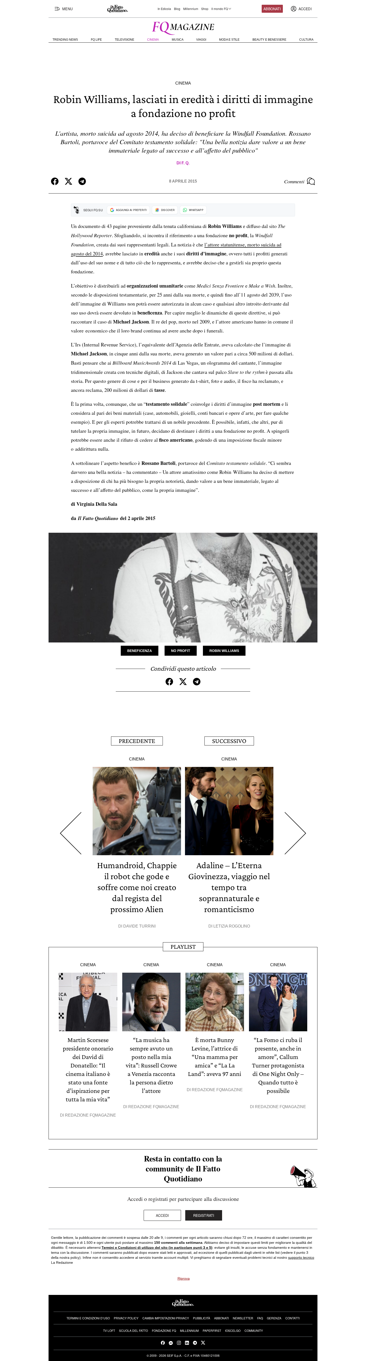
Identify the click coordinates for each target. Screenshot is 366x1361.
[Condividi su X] (68, 181)
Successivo (229, 740)
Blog (177, 8)
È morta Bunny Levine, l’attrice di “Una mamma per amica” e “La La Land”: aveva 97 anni (214, 1056)
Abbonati (272, 8)
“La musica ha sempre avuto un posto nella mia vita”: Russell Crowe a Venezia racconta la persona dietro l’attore (151, 1065)
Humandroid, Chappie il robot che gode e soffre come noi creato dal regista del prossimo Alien (137, 887)
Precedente (137, 740)
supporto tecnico (301, 1257)
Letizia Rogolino (231, 926)
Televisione (124, 39)
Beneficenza (139, 651)
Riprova (184, 1278)
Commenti (294, 181)
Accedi (162, 1215)
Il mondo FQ (219, 9)
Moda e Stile (229, 39)
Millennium (190, 8)
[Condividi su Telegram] (82, 181)
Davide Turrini (139, 926)
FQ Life (96, 39)
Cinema (153, 39)
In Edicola (164, 8)
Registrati (203, 1215)
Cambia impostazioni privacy (165, 1318)
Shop (204, 8)
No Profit (180, 651)
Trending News (65, 39)
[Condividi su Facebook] (55, 181)
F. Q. (185, 163)
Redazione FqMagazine (90, 1115)
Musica (177, 39)
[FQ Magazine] (183, 27)
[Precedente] (71, 833)
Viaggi (201, 39)
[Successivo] (295, 833)
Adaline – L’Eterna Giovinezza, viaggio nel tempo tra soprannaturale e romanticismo (229, 887)
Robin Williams (224, 651)
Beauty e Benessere (269, 39)
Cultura (306, 39)
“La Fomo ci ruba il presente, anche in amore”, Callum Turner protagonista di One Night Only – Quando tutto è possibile (278, 1065)
